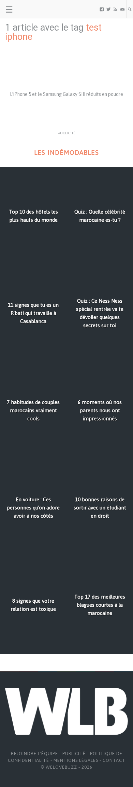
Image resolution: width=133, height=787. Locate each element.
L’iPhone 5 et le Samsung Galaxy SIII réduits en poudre (66, 94)
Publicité (74, 753)
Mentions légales (76, 760)
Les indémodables (66, 152)
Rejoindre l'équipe (34, 753)
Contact (114, 760)
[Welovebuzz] (31, 9)
